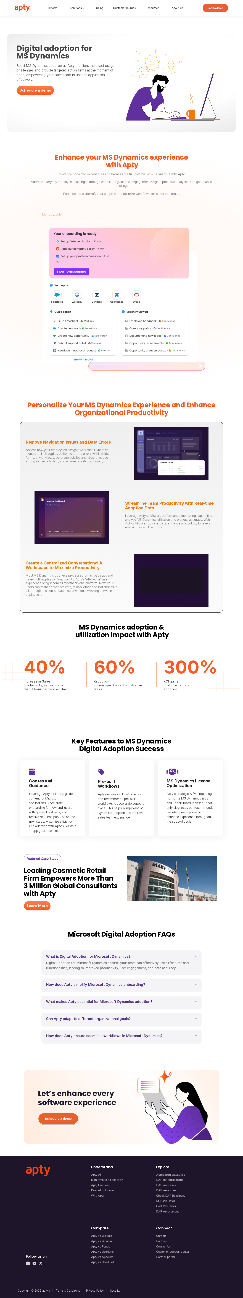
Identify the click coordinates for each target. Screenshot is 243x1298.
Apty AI (96, 1174)
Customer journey (124, 8)
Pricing (98, 8)
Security (115, 1290)
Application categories (170, 1174)
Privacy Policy (95, 1290)
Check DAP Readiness (170, 1195)
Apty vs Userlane (102, 1251)
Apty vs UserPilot (102, 1262)
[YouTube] (34, 1263)
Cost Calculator (166, 1206)
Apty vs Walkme (101, 1236)
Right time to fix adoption (107, 1180)
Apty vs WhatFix (101, 1241)
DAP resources (166, 1190)
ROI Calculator (165, 1201)
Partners (161, 1241)
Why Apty (97, 1195)
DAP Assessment (167, 1211)
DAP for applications (169, 1180)
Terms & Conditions (68, 1290)
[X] (41, 1263)
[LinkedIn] (28, 1263)
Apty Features (100, 1185)
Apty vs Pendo (100, 1246)
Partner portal (165, 1257)
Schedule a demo (58, 1118)
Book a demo (215, 7)
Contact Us (163, 1246)
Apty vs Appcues (102, 1257)
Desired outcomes (103, 1190)
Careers (161, 1236)
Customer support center (172, 1251)
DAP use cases (166, 1185)
